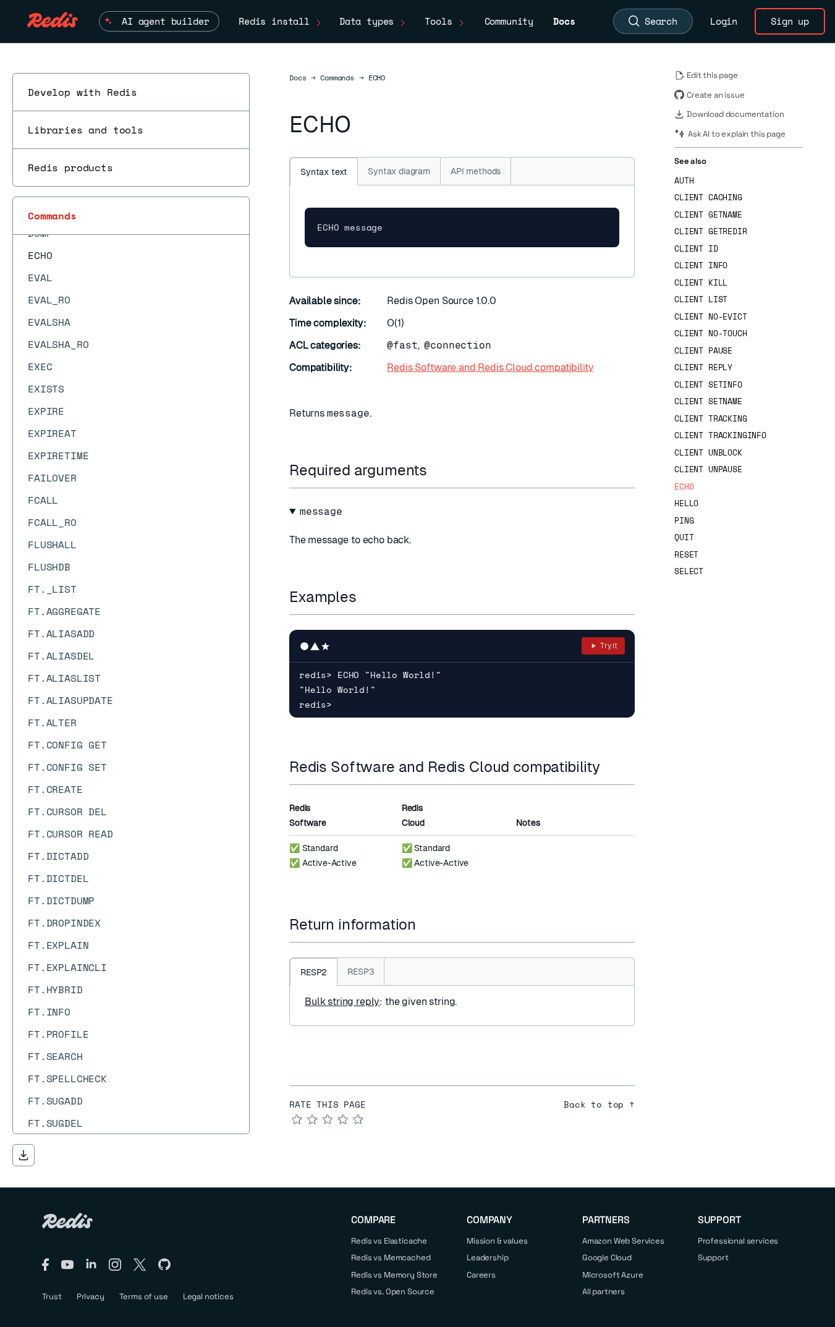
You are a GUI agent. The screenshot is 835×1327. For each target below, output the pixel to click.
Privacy (90, 1296)
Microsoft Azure (612, 1275)
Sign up (790, 21)
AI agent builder (165, 21)
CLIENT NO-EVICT (710, 317)
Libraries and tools (85, 129)
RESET (686, 555)
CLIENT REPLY (703, 367)
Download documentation (735, 114)
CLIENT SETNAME (708, 401)
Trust (52, 1296)
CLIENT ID (696, 249)
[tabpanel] (462, 231)
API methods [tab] (476, 171)
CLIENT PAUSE (703, 351)
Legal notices (208, 1296)
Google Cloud (607, 1257)
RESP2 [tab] (313, 972)
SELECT (688, 571)
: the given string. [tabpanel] (381, 1001)
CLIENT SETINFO (708, 385)
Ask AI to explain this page (737, 134)
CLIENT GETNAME (708, 215)
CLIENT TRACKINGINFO (720, 435)
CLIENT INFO (700, 265)
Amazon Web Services (623, 1241)
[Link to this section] (438, 470)
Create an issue (716, 95)
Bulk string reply (342, 1001)
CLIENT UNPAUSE (708, 469)
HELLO (686, 503)
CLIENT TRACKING (710, 419)
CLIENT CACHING (708, 197)
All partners (603, 1291)
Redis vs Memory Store (394, 1275)
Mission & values (497, 1241)
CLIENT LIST (700, 299)
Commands (52, 215)
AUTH (683, 181)
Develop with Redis (82, 92)
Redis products (70, 167)
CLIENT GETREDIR (710, 231)
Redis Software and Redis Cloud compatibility (490, 367)
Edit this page (712, 75)
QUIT (683, 537)
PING (683, 521)
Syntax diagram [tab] (399, 171)
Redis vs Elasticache (389, 1241)
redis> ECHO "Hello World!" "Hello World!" (370, 682)
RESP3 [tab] (360, 972)
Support (713, 1257)
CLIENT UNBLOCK (708, 453)
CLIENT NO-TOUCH (710, 333)
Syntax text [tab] (323, 172)
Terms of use (143, 1296)
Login (723, 21)
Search (661, 21)
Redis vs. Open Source (392, 1291)
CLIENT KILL (700, 283)
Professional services (738, 1241)
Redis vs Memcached (390, 1257)
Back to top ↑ (599, 1104)
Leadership (487, 1257)
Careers (481, 1275)
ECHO (683, 487)
